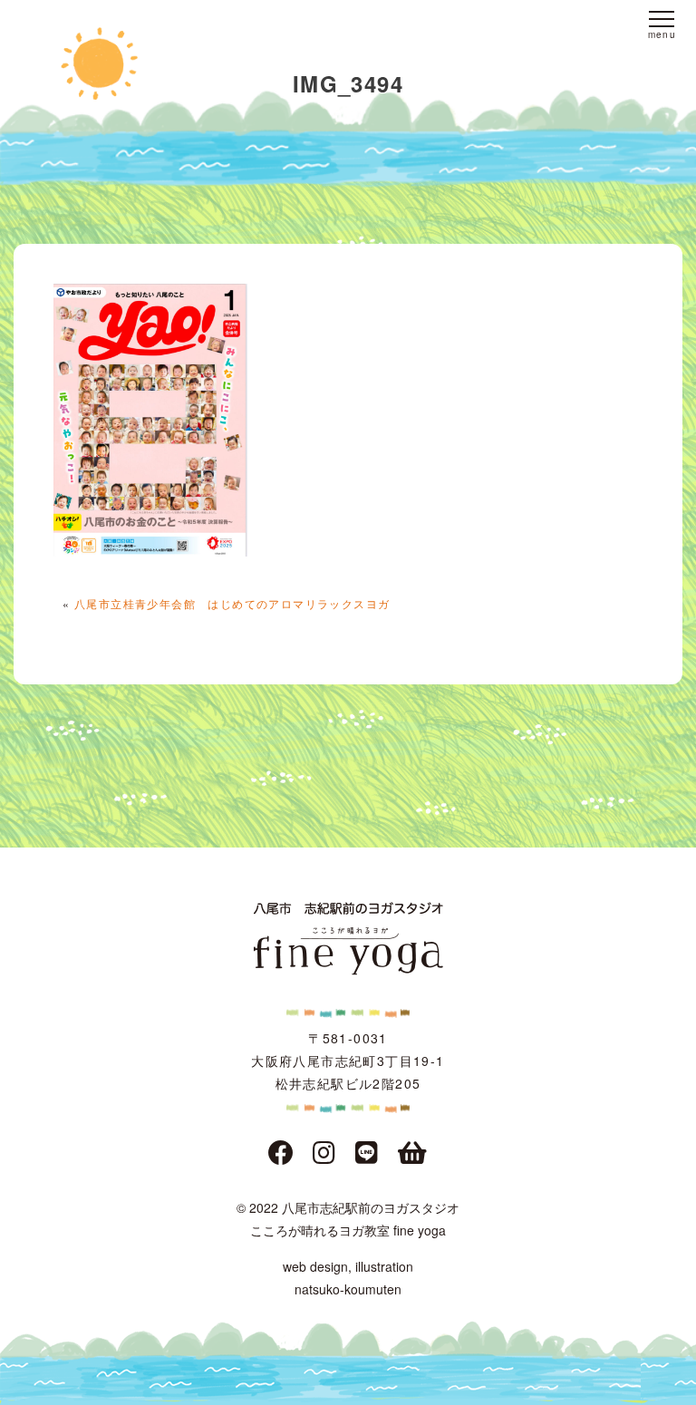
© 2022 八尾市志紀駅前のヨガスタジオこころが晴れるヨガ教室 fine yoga (348, 1218)
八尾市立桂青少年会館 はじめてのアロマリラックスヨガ (232, 603)
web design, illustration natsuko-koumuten (348, 1277)
